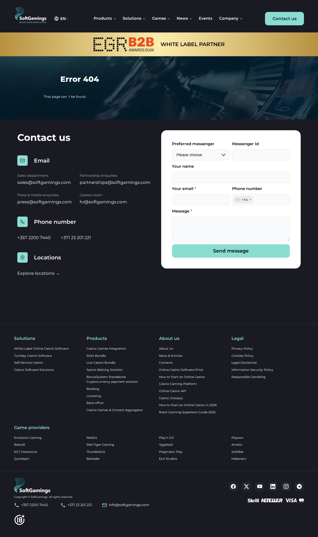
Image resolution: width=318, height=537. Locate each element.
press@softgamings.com (44, 201)
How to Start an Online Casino (182, 377)
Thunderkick (96, 452)
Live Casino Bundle (101, 363)
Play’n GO (166, 438)
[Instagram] (286, 486)
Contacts (166, 363)
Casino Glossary (171, 398)
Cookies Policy (242, 356)
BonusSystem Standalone (106, 377)
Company (228, 18)
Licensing (94, 396)
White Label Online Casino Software (41, 348)
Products (103, 18)
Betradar (93, 459)
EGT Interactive (25, 452)
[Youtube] (259, 486)
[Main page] (33, 15)
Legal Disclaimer (244, 363)
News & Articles (170, 356)
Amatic (237, 445)
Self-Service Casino (28, 363)
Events (205, 18)
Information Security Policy (252, 370)
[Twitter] (246, 486)
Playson (237, 438)
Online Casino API (172, 391)
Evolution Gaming (28, 438)
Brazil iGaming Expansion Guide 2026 (187, 412)
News (182, 18)
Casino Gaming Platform (178, 384)
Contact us (285, 18)
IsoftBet (237, 452)
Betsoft (19, 445)
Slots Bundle (96, 356)
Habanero (238, 459)
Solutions (132, 18)
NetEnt (92, 438)
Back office (95, 403)
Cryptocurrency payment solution (112, 382)
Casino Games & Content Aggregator (115, 410)
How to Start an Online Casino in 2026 (188, 405)
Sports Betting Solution (105, 370)
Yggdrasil (166, 445)
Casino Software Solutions (34, 370)
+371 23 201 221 (76, 237)
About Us (166, 348)
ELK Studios (168, 459)
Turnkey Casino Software (33, 356)
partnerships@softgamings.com (115, 182)
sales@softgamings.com (44, 182)
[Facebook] (233, 486)
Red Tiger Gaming (100, 445)
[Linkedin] (273, 486)
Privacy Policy (242, 348)
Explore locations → (38, 273)
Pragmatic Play (170, 452)
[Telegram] (299, 486)
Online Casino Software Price (181, 370)
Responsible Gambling (248, 377)
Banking (93, 389)
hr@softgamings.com (103, 201)
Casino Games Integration (106, 348)
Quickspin (21, 459)
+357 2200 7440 (34, 237)
